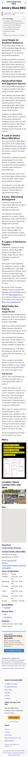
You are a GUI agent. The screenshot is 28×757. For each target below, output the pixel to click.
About (7, 729)
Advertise (8, 735)
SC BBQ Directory (11, 687)
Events (7, 695)
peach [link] (17, 365)
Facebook (7, 607)
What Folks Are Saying (9, 31)
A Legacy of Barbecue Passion (11, 29)
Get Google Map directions (11, 548)
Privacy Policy (7, 753)
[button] (14, 524)
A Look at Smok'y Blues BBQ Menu (12, 25)
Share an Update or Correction (14, 650)
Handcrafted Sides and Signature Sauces (14, 23)
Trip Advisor (8, 617)
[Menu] (2, 3)
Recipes (7, 693)
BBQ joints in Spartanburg (11, 302)
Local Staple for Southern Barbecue (12, 21)
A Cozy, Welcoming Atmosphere (11, 27)
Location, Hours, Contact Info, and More (13, 35)
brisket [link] (19, 146)
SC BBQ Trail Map (11, 684)
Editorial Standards (20, 668)
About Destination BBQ (7, 668)
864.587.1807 (12, 560)
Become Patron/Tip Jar (13, 738)
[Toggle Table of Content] (23, 18)
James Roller (8, 13)
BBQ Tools (8, 690)
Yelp (5, 614)
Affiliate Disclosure (18, 753)
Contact (7, 732)
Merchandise (9, 741)
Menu (4, 33)
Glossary (8, 698)
